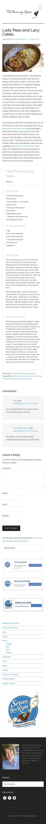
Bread (4, 666)
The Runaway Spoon (21, 428)
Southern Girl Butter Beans (24, 146)
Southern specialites (25, 379)
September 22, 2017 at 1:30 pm (25, 431)
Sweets (5, 670)
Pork (7, 650)
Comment (6, 468)
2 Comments (34, 39)
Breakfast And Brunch (10, 623)
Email (5, 504)
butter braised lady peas (15, 128)
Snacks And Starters (10, 628)
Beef (7, 647)
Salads (5, 636)
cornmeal (31, 376)
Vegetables (31, 373)
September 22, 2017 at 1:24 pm (25, 403)
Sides (25, 373)
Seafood (9, 652)
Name (5, 493)
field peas (38, 376)
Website (5, 516)
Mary (15, 401)
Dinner (4, 641)
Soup (4, 632)
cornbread (23, 376)
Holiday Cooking (8, 683)
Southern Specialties (10, 674)
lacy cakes (6, 379)
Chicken (9, 644)
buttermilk (15, 376)
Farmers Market (16, 373)
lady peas (13, 379)
